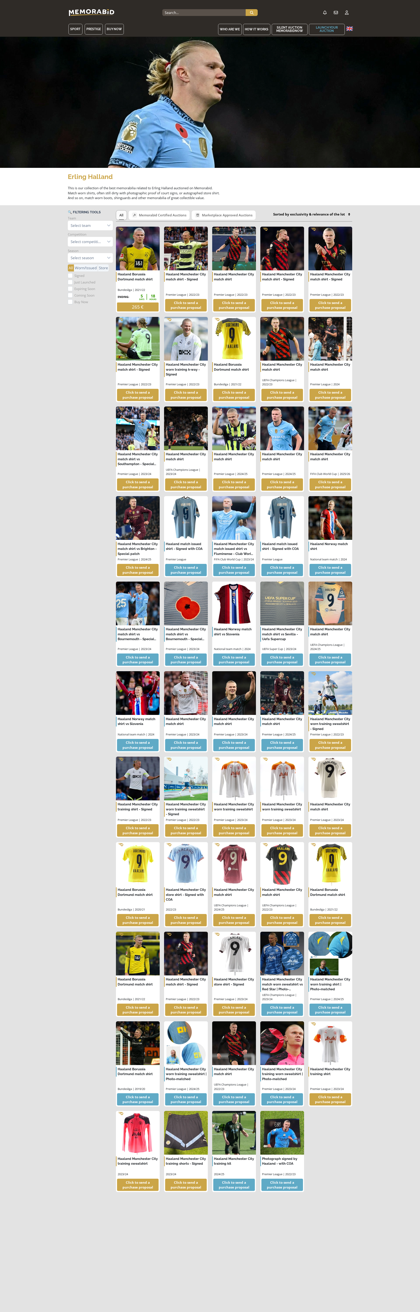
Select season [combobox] (82, 257)
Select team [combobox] (81, 225)
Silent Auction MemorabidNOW (289, 29)
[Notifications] (324, 12)
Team (72, 218)
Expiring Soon (84, 289)
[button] (109, 225)
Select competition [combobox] (86, 241)
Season (73, 250)
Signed (79, 275)
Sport (75, 29)
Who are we (230, 29)
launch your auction (327, 29)
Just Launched (84, 282)
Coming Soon (84, 295)
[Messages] (335, 12)
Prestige (93, 29)
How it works (256, 29)
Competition (77, 234)
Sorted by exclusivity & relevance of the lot (309, 214)
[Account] (346, 12)
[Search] (252, 12)
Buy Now (114, 29)
